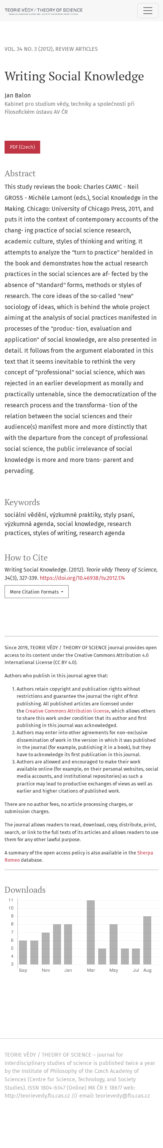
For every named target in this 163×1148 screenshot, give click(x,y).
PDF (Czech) (22, 147)
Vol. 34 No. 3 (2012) (29, 49)
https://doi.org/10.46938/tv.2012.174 (82, 578)
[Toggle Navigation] (147, 10)
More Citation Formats (35, 592)
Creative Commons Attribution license (67, 711)
